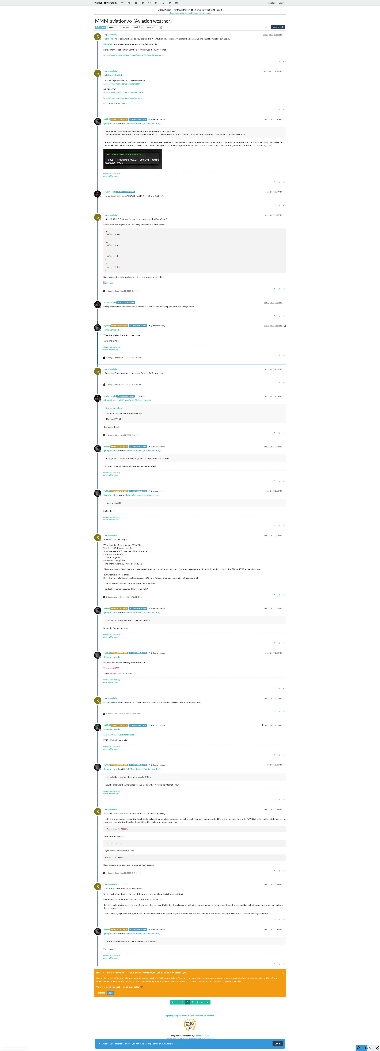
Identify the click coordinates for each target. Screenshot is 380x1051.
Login (110, 993)
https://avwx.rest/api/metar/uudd (118, 734)
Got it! (277, 1043)
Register (101, 993)
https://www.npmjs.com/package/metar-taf (123, 92)
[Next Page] (207, 1002)
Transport (102, 27)
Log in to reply (278, 27)
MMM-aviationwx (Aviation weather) (143, 123)
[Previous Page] (173, 1002)
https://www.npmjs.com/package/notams (122, 83)
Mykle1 (106, 119)
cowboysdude (109, 192)
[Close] (282, 973)
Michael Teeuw (201, 1035)
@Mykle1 (142, 396)
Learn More (179, 1043)
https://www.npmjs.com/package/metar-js (122, 98)
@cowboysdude (157, 491)
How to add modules (110, 176)
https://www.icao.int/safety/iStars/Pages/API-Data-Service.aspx (133, 55)
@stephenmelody (158, 119)
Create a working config (111, 173)
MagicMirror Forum (105, 2)
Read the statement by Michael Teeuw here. (190, 13)
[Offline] (98, 121)
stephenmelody (110, 35)
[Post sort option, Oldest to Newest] (266, 27)
